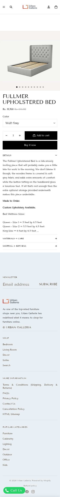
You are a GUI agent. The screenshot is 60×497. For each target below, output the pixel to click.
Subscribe (48, 284)
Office (6, 459)
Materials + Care (13, 238)
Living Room (10, 349)
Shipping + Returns (14, 246)
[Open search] (11, 7)
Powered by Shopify (41, 480)
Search (6, 365)
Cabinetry (8, 438)
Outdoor (7, 454)
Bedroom (8, 344)
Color (6, 116)
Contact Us (9, 403)
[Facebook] (27, 492)
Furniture (7, 433)
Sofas (6, 360)
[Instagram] (33, 492)
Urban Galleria (24, 480)
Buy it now (30, 145)
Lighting (7, 444)
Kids (5, 465)
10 (43, 87)
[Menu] (4, 7)
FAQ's (6, 393)
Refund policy (30, 485)
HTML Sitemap (11, 414)
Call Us (15, 490)
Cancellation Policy (13, 409)
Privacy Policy (10, 398)
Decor (6, 354)
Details (7, 155)
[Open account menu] (48, 7)
